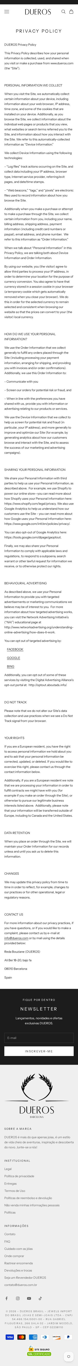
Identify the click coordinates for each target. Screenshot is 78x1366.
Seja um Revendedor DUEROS (25, 1278)
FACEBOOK (15, 649)
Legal (7, 1169)
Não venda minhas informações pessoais (32, 1205)
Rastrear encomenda (18, 1263)
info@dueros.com (16, 938)
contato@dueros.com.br (20, 1285)
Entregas (10, 1184)
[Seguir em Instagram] (18, 1298)
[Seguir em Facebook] (6, 1298)
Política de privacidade (19, 1176)
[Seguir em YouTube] (29, 1298)
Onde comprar (14, 1256)
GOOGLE (13, 658)
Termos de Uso (14, 1191)
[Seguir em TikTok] (40, 1298)
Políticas (10, 1212)
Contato (9, 1234)
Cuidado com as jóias (18, 1249)
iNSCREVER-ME (39, 1051)
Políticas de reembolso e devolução (28, 1198)
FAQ (7, 1241)
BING (10, 666)
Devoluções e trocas (18, 1270)
